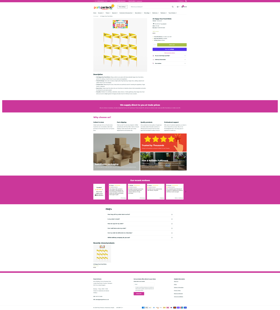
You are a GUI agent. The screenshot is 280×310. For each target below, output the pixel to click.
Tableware (163, 13)
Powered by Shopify (109, 307)
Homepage (95, 16)
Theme (107, 13)
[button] (156, 43)
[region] (146, 191)
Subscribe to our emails (139, 281)
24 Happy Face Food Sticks (100, 264)
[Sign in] (178, 6)
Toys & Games (172, 13)
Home (94, 13)
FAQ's (175, 284)
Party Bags (146, 13)
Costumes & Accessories (126, 13)
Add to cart (172, 44)
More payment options (169, 52)
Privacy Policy (177, 290)
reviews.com (139, 1)
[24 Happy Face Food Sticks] (102, 253)
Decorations (138, 13)
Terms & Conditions (178, 296)
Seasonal (114, 13)
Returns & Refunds (178, 293)
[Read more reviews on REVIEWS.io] (99, 195)
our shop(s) (163, 23)
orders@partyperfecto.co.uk (102, 299)
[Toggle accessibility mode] (186, 1)
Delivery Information (178, 287)
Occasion (100, 13)
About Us (176, 281)
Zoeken (173, 6)
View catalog (122, 6)
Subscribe (139, 293)
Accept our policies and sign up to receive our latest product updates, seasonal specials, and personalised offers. (144, 289)
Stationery (155, 13)
